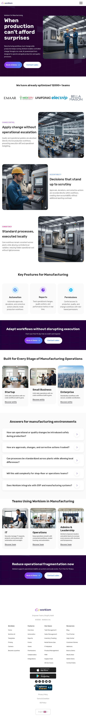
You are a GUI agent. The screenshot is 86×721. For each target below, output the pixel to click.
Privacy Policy (43, 694)
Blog (67, 630)
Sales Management (50, 634)
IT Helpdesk (48, 646)
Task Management (50, 630)
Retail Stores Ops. (50, 642)
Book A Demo (11, 65)
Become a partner (14, 650)
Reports (30, 638)
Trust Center (70, 634)
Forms (30, 642)
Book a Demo (70, 650)
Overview (31, 630)
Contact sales (32, 65)
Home (10, 630)
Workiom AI (11, 634)
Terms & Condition (43, 699)
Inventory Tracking (50, 638)
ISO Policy (43, 703)
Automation (31, 634)
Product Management (51, 650)
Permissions (32, 650)
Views (30, 646)
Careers (10, 646)
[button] (81, 3)
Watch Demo (70, 659)
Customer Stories (72, 642)
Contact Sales (71, 663)
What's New (70, 654)
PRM (45, 654)
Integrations (32, 659)
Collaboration (32, 654)
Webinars (69, 646)
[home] (7, 3)
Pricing (10, 642)
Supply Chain (48, 659)
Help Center (70, 638)
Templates (11, 638)
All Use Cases (48, 663)
